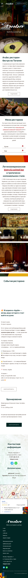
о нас (4, 528)
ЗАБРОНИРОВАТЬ (21, 3)
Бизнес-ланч (6, 553)
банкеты (5, 535)
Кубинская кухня (7, 543)
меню (4, 530)
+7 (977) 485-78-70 (14, 457)
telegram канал (14, 459)
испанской (12, 129)
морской (18, 129)
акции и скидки (6, 538)
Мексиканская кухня (8, 541)
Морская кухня (6, 548)
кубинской (6, 129)
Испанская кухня (7, 546)
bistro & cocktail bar (7, 551)
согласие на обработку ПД (22, 573)
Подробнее (14, 94)
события (5, 533)
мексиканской (20, 127)
